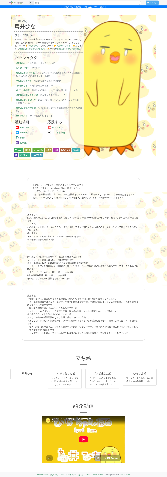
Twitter (87, 475)
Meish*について (43, 475)
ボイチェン (24, 155)
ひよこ (76, 150)
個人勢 (27, 150)
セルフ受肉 (37, 155)
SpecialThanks (97, 475)
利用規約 (54, 475)
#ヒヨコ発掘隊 (23, 90)
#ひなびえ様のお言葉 (26, 107)
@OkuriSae (125, 475)
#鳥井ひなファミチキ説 (27, 95)
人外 (56, 150)
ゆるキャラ (65, 150)
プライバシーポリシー (67, 475)
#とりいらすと (63, 45)
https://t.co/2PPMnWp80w (32, 48)
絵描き (48, 150)
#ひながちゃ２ (23, 85)
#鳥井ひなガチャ (24, 80)
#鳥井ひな (33, 45)
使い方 (80, 475)
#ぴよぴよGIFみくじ (25, 72)
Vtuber (18, 150)
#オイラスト (22, 115)
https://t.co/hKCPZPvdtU (68, 48)
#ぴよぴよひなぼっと (26, 100)
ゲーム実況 (38, 150)
